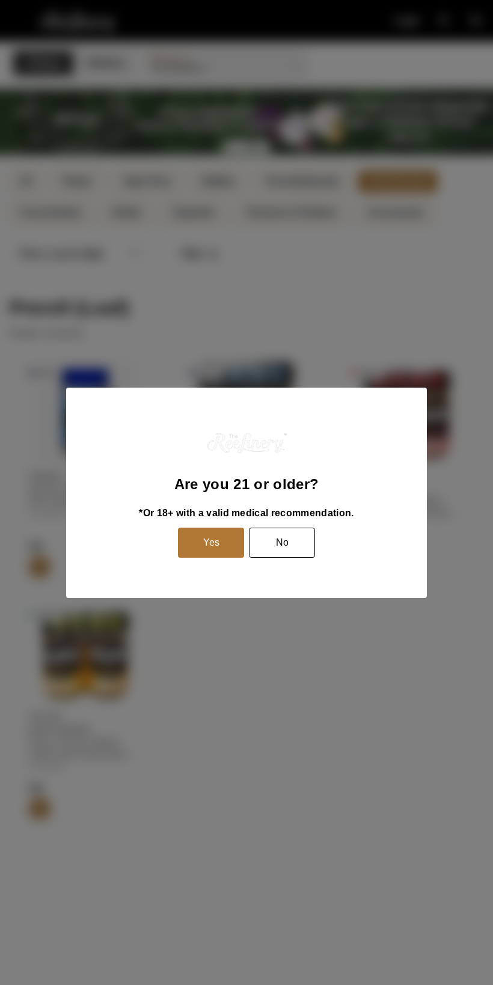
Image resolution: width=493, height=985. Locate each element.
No (282, 542)
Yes (211, 542)
